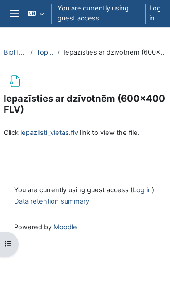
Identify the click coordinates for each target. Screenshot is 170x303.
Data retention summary (51, 201)
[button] (35, 13)
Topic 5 (45, 52)
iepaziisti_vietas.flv (49, 133)
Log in (155, 13)
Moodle (65, 227)
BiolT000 (15, 52)
